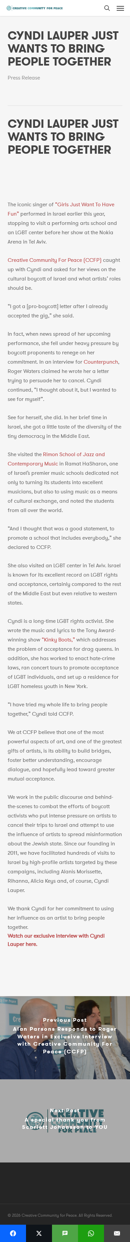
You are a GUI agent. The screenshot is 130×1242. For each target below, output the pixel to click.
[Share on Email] (117, 1233)
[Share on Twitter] (39, 1233)
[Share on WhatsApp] (91, 1233)
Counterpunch (101, 362)
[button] (120, 8)
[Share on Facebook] (13, 1233)
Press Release (24, 78)
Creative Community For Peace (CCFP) (55, 260)
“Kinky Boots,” (58, 639)
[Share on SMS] (65, 1233)
